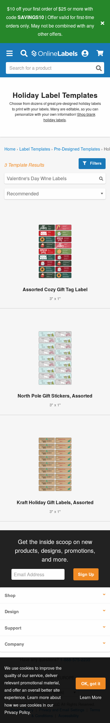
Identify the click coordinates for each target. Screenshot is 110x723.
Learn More (90, 697)
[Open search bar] (23, 53)
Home (10, 149)
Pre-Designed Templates (77, 149)
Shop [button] (10, 595)
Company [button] (14, 644)
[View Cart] (100, 53)
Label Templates (34, 149)
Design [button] (12, 611)
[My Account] (84, 53)
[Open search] (99, 68)
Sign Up (86, 574)
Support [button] (13, 628)
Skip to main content (21, 30)
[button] (9, 53)
